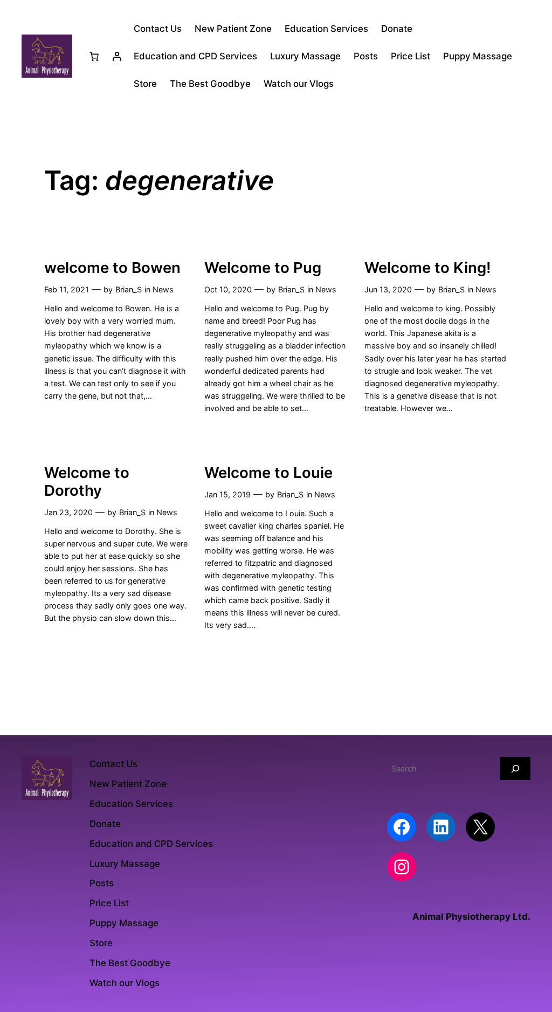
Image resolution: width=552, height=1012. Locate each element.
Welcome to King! (427, 268)
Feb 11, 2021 (66, 289)
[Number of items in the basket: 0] (94, 56)
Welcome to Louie (268, 473)
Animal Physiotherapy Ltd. (471, 916)
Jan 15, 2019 (227, 494)
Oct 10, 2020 (228, 289)
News (163, 289)
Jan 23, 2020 (68, 512)
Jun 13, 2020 (388, 289)
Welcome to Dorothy (86, 482)
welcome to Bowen (112, 268)
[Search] (515, 768)
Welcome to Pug (262, 268)
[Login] (117, 56)
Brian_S (128, 289)
